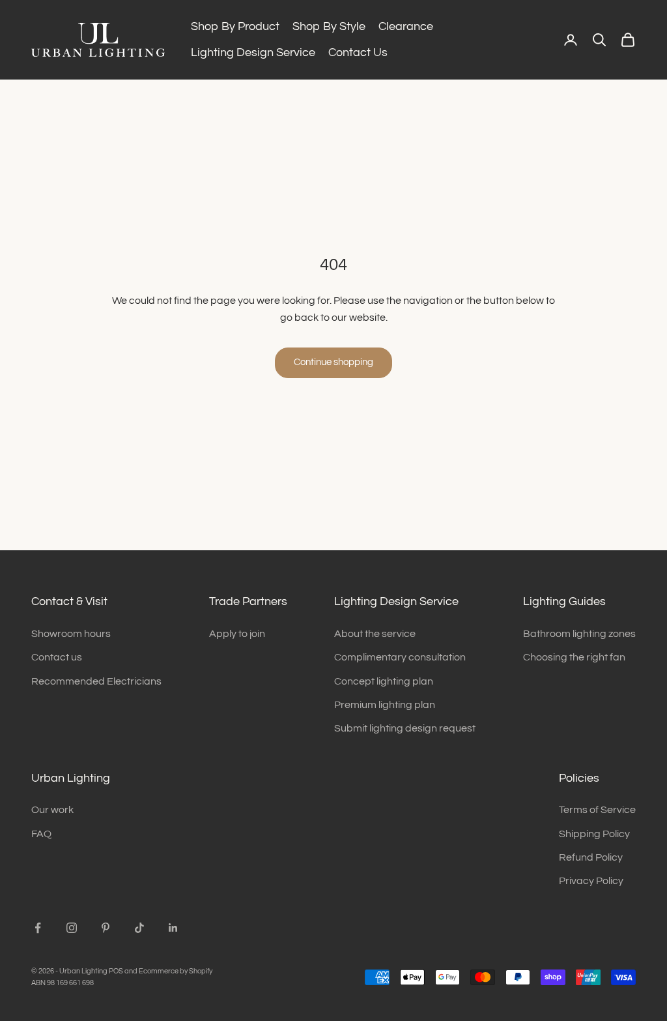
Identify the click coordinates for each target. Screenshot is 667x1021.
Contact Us (358, 52)
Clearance (405, 26)
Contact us (56, 657)
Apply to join (237, 634)
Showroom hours (71, 634)
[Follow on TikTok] (139, 927)
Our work (52, 810)
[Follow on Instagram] (71, 927)
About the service (375, 634)
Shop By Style (328, 26)
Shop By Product (235, 26)
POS (116, 971)
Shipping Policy (594, 834)
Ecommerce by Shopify (175, 971)
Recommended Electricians (96, 681)
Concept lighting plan (383, 681)
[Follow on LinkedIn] (173, 927)
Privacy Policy (591, 881)
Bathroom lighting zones (579, 634)
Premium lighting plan (384, 705)
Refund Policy (591, 857)
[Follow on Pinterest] (105, 927)
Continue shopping (333, 362)
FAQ (41, 834)
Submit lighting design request (404, 728)
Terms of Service (597, 810)
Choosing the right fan (574, 657)
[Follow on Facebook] (37, 927)
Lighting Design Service (253, 52)
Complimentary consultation (400, 657)
